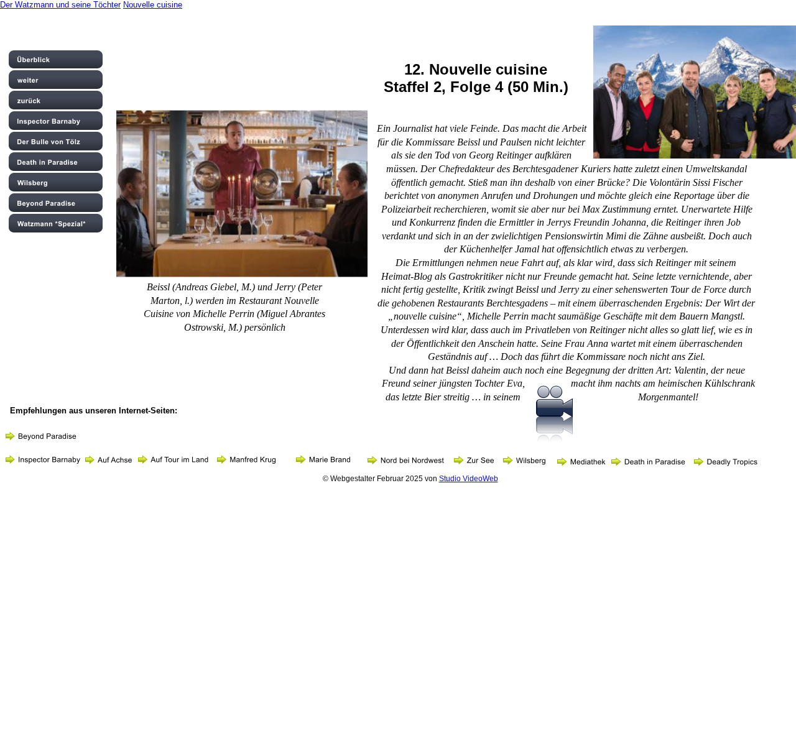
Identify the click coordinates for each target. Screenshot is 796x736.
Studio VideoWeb (468, 478)
